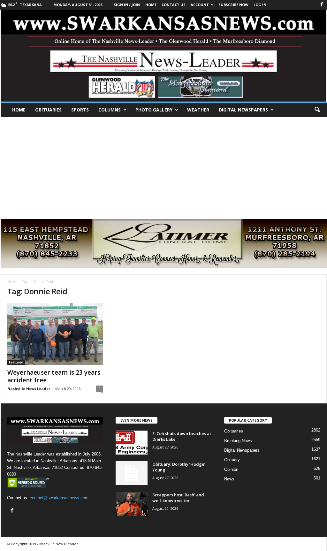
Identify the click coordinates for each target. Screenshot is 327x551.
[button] (317, 110)
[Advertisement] (163, 165)
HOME (150, 4)
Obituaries (48, 110)
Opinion (231, 469)
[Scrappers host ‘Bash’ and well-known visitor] (132, 504)
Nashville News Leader (28, 388)
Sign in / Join (127, 4)
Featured (16, 362)
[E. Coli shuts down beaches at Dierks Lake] (132, 443)
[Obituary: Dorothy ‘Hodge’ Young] (132, 473)
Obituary (232, 459)
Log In (260, 4)
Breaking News (238, 440)
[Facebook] (322, 4)
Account (200, 4)
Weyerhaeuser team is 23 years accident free (53, 376)
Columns (109, 110)
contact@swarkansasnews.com (59, 497)
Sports (80, 110)
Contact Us (174, 4)
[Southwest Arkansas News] (164, 56)
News (229, 479)
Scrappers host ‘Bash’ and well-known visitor (178, 497)
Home (19, 110)
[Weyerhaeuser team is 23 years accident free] (55, 334)
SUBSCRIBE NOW (233, 4)
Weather (198, 110)
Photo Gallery (153, 110)
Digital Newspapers (243, 110)
